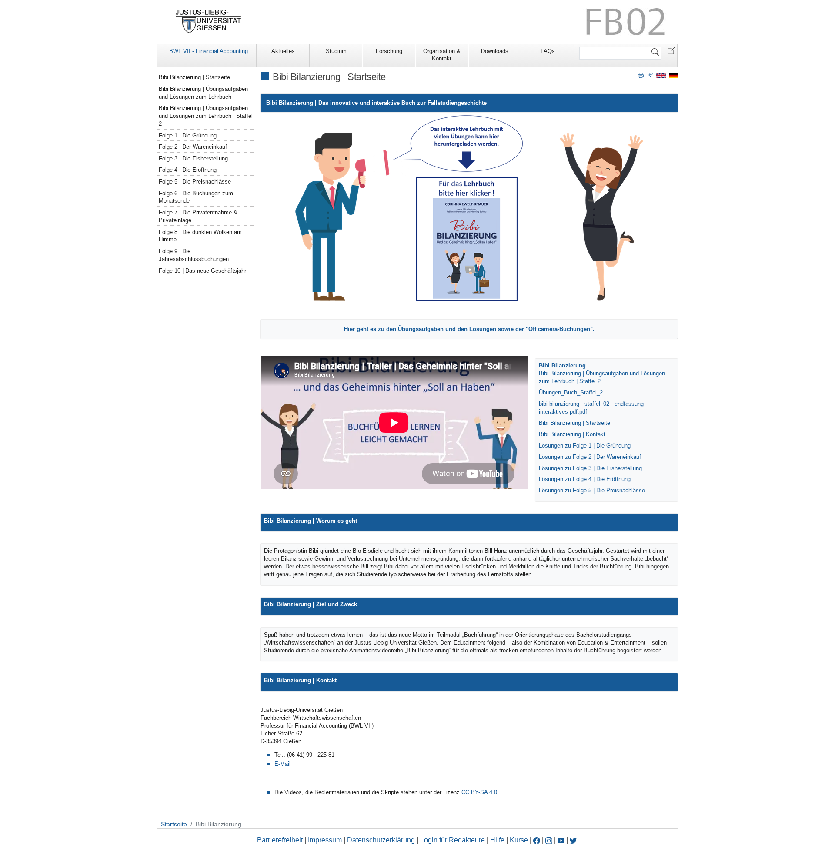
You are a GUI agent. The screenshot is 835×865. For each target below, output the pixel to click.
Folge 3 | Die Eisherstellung (193, 158)
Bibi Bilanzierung (562, 365)
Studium (336, 51)
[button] (671, 50)
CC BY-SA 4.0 (479, 792)
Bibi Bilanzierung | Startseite (574, 423)
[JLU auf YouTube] (561, 840)
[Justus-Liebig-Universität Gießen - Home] (208, 21)
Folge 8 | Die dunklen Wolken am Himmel (200, 236)
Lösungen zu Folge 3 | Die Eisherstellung (590, 468)
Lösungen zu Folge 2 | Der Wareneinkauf (590, 457)
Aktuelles (283, 51)
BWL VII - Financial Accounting (208, 51)
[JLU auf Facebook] (536, 840)
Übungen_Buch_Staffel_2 (571, 392)
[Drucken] (641, 74)
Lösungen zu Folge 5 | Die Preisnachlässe (592, 490)
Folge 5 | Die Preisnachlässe (195, 181)
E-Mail (282, 764)
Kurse (519, 840)
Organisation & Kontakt (442, 55)
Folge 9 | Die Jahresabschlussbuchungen (194, 255)
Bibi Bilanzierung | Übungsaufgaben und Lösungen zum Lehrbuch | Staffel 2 (206, 116)
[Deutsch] (673, 75)
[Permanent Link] (650, 74)
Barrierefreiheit (280, 840)
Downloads (494, 51)
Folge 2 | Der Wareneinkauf (193, 147)
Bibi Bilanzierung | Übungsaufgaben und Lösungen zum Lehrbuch (203, 93)
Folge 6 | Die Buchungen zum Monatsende (196, 197)
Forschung (389, 51)
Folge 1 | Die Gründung (188, 135)
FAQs (548, 51)
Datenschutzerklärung (381, 840)
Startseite (174, 824)
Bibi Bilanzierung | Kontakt (572, 434)
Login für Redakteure (452, 840)
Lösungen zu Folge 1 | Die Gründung (585, 445)
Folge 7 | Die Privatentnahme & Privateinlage (198, 216)
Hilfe (497, 840)
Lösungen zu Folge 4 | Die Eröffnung (585, 479)
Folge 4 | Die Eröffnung (188, 170)
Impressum (325, 840)
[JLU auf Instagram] (549, 840)
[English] (661, 75)
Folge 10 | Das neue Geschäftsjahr (202, 270)
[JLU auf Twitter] (573, 840)
